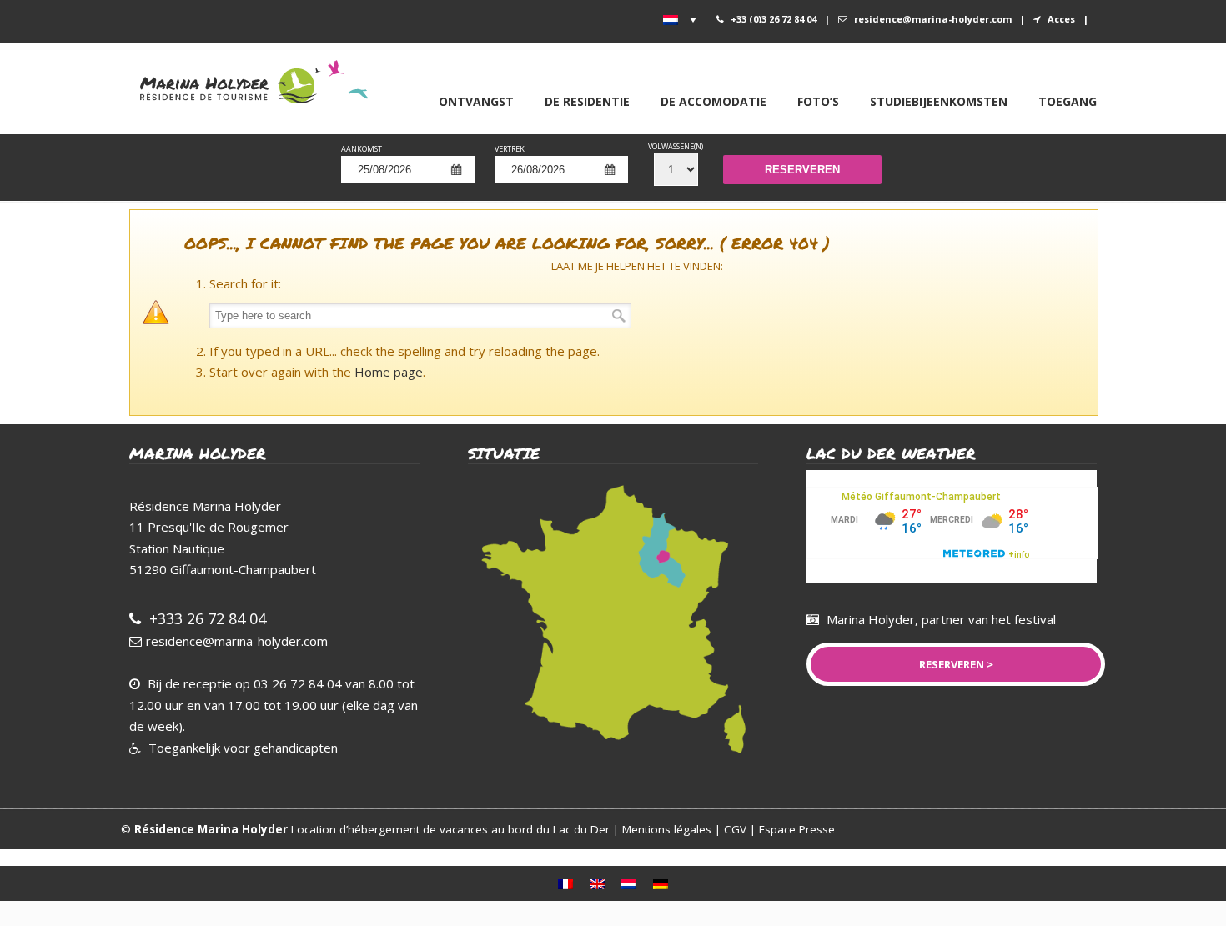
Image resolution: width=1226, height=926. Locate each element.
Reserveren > (956, 664)
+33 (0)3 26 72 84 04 (773, 19)
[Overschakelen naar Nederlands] (629, 883)
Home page (388, 371)
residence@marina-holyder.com (933, 19)
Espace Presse (797, 829)
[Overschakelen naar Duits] (660, 883)
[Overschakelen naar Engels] (597, 883)
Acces (1061, 19)
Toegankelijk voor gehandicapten (241, 747)
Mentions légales (666, 829)
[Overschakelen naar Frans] (565, 883)
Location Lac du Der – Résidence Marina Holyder (262, 80)
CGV (737, 829)
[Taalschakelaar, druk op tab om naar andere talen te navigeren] (680, 19)
